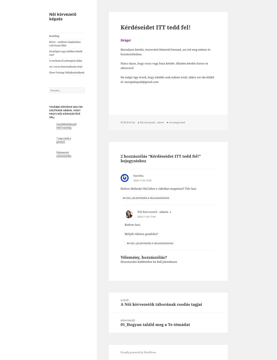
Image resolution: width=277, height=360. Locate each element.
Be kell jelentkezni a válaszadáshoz (146, 198)
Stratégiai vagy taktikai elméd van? (65, 53)
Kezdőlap (54, 36)
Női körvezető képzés (62, 16)
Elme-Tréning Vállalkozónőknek (66, 72)
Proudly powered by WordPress (138, 352)
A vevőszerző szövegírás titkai (65, 60)
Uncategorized (177, 122)
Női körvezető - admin (152, 122)
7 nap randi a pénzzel (63, 140)
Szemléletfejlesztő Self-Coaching (66, 126)
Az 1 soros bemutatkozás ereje (66, 66)
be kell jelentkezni (165, 262)
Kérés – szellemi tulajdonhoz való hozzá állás (65, 43)
